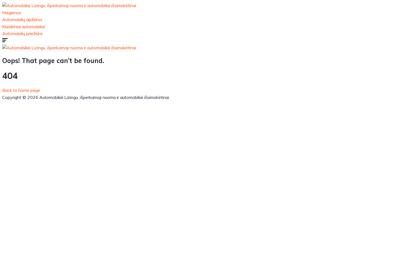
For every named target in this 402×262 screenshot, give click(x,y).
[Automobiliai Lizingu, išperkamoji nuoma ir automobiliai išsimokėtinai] (69, 5)
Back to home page (21, 90)
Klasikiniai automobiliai (23, 26)
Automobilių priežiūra (22, 33)
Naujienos (11, 12)
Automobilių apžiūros (22, 19)
